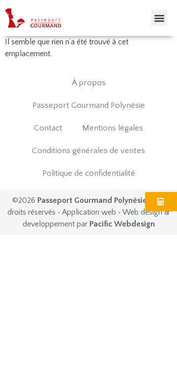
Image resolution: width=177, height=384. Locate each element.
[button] (159, 18)
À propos (89, 82)
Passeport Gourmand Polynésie (88, 105)
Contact (48, 128)
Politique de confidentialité (88, 173)
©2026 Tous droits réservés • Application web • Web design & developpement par (88, 212)
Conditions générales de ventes (88, 150)
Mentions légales (112, 128)
